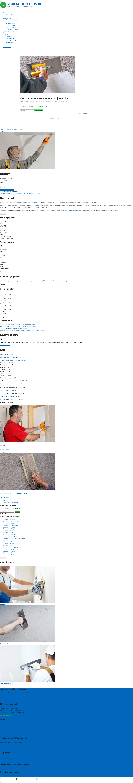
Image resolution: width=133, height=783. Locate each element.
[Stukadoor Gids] (21, 7)
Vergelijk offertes (38, 110)
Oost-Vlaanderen (11, 40)
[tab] (66, 354)
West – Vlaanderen (5, 725)
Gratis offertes (7, 47)
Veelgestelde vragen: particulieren (9, 756)
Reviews (34, 193)
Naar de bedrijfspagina (53, 118)
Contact (2, 760)
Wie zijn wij (9, 14)
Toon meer (3, 558)
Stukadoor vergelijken (12, 20)
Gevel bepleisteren (11, 27)
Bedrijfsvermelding (5, 747)
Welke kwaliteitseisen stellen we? (9, 698)
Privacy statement (22, 779)
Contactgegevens (18, 193)
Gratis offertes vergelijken (7, 190)
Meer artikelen (4, 685)
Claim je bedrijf (4, 131)
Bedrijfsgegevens (8, 193)
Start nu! (17, 511)
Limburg (8, 44)
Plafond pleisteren (11, 25)
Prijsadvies (3, 768)
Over (1, 193)
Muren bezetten (10, 23)
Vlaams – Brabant (5, 729)
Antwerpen (9, 36)
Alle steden (3, 734)
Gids (4, 16)
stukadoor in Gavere (13, 202)
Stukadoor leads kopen (6, 745)
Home (4, 12)
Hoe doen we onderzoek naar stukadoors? (12, 699)
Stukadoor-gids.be (5, 779)
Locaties (5, 34)
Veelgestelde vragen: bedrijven (8, 749)
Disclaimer (40, 779)
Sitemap (13, 779)
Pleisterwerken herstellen (13, 29)
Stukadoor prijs (7, 18)
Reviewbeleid (47, 779)
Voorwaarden (32, 779)
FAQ (38, 193)
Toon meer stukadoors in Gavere (9, 502)
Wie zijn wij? (3, 776)
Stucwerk (5, 33)
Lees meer (3, 213)
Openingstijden (27, 193)
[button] (9, 354)
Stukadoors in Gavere (11, 129)
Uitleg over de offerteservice (8, 758)
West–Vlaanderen (11, 38)
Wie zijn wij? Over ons (6, 696)
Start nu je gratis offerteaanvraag (71, 210)
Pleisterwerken (7, 22)
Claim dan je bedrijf (49, 281)
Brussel (8, 46)
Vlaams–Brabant (10, 42)
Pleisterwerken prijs (8, 31)
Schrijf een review (5, 345)
